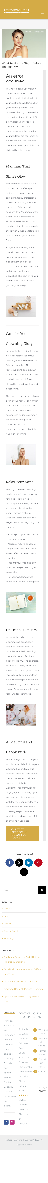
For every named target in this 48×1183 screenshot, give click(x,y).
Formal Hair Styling (41, 1063)
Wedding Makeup (41, 1032)
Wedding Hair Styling (41, 1042)
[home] (9, 1014)
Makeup (8, 923)
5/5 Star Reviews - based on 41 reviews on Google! (24, 1109)
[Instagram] (12, 1122)
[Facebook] (6, 1122)
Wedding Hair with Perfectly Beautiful (23, 989)
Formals (8, 908)
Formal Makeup (41, 1053)
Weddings (9, 938)
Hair (6, 916)
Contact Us (41, 1073)
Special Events (11, 931)
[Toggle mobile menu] (42, 13)
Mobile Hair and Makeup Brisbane (21, 981)
